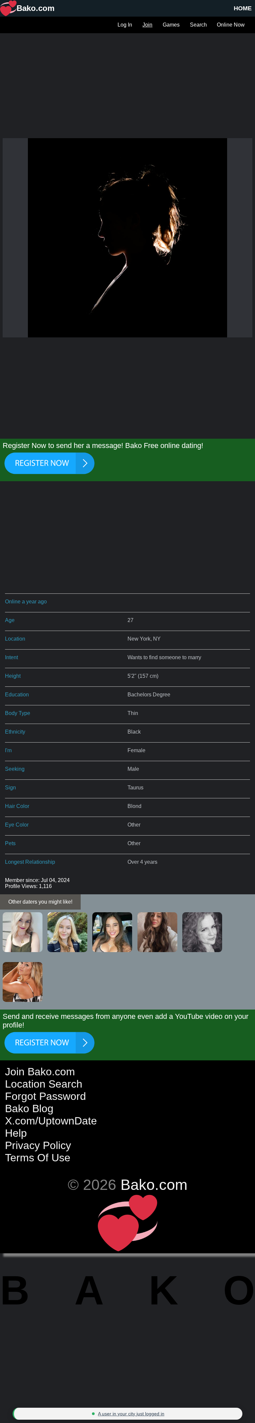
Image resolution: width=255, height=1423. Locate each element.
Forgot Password (45, 1096)
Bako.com (154, 1184)
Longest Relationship (30, 862)
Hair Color (17, 806)
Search (198, 25)
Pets (10, 843)
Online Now (231, 25)
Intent (11, 657)
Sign (10, 787)
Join (147, 25)
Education (17, 694)
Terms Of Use (37, 1158)
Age (10, 620)
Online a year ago (26, 601)
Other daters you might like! (40, 902)
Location (15, 639)
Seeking (15, 769)
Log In (125, 25)
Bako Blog (29, 1108)
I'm (8, 750)
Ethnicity (15, 732)
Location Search (43, 1084)
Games (171, 25)
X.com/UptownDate (51, 1121)
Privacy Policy (38, 1145)
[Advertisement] (127, 79)
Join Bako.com (40, 1072)
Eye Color (17, 825)
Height (13, 676)
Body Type (17, 713)
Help (16, 1133)
